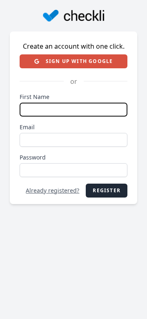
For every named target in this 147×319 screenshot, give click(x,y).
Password (33, 157)
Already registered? (52, 190)
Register (106, 190)
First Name (34, 97)
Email (27, 127)
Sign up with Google (79, 61)
